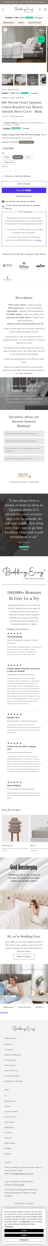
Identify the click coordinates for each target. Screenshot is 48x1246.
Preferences (24, 1240)
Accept (24, 1230)
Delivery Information (13, 1055)
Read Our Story (24, 957)
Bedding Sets (9, 23)
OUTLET (8, 1154)
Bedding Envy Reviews (13, 1081)
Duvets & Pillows (34, 23)
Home (4, 89)
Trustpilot (4, 1012)
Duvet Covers (13, 89)
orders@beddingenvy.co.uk (21, 1174)
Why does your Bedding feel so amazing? (21, 441)
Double (18, 157)
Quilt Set (8, 1138)
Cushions (8, 1133)
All (6, 1096)
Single (6, 157)
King (28, 157)
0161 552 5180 (18, 1185)
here (39, 240)
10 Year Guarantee (12, 1076)
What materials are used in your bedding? (21, 433)
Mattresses (9, 1127)
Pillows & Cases (41, 1007)
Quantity (5, 166)
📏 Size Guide (8, 148)
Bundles (8, 1148)
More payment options (24, 196)
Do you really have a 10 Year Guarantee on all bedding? (22, 450)
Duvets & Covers (24, 1007)
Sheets (21, 23)
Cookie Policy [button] (25, 1221)
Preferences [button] (9, 1226)
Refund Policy (10, 1065)
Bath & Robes (10, 1143)
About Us (8, 1044)
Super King (8, 162)
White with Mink (16, 116)
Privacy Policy (10, 1060)
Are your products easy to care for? (19, 458)
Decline (24, 1235)
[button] (2, 9)
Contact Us (9, 1050)
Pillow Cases (10, 1122)
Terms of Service (11, 1071)
